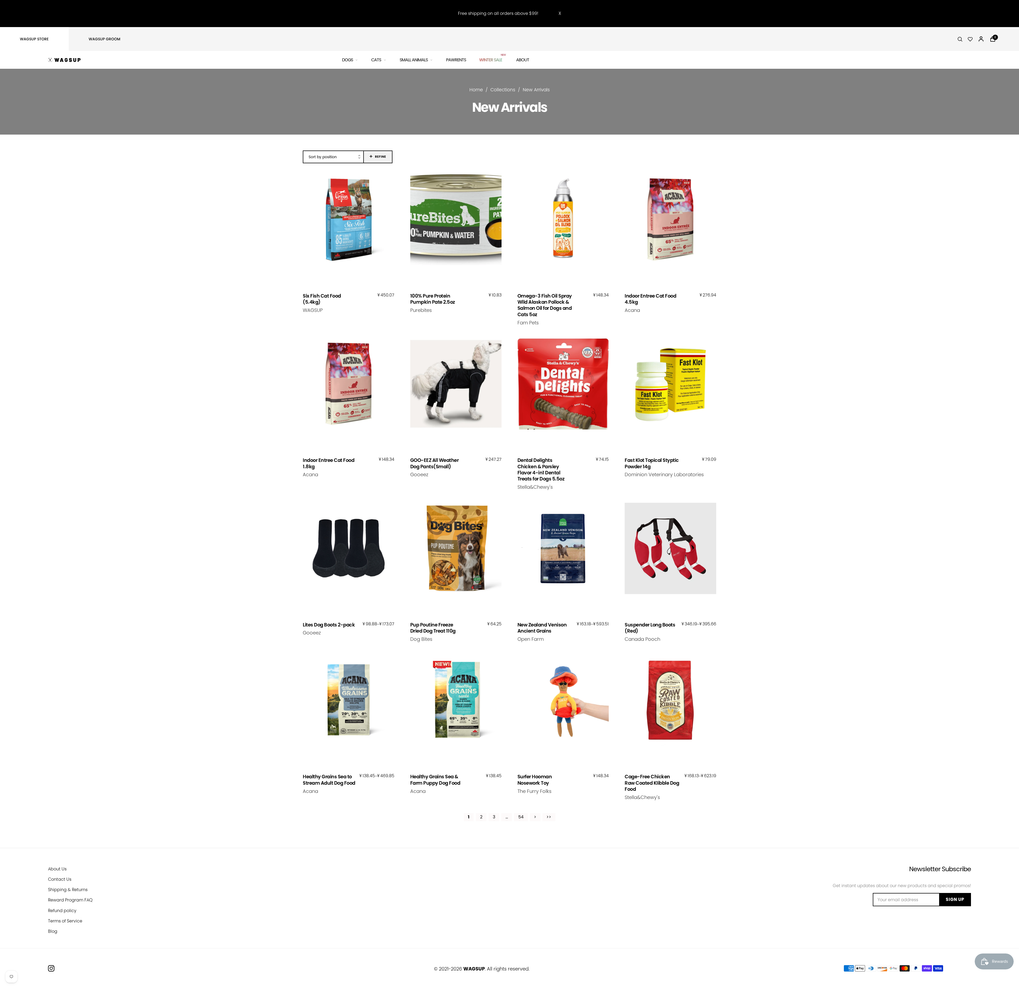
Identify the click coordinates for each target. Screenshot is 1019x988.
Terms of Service (65, 921)
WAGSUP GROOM (104, 39)
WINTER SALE (491, 59)
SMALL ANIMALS (414, 60)
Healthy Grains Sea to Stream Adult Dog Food (329, 780)
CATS (376, 60)
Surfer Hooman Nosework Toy (534, 780)
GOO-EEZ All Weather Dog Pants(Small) (434, 463)
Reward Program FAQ (70, 900)
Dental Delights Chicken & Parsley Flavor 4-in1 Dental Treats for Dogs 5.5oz (541, 469)
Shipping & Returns (68, 890)
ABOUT (522, 60)
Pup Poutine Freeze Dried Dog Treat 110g (433, 628)
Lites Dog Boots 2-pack (329, 625)
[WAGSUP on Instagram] (51, 968)
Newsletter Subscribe (940, 869)
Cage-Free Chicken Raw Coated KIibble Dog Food (652, 783)
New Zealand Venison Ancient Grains (542, 628)
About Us (57, 869)
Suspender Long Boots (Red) (650, 628)
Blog (52, 931)
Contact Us (59, 879)
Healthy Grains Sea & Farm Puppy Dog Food (435, 780)
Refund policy (62, 911)
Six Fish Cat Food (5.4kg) (322, 299)
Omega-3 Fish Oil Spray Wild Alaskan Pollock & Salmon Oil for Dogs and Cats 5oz (544, 305)
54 (521, 817)
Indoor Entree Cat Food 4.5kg (650, 299)
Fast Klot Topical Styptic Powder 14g (652, 463)
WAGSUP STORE (34, 39)
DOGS (347, 60)
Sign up (955, 899)
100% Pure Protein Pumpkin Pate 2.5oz (432, 299)
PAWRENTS (456, 60)
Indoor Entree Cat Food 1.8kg (328, 463)
